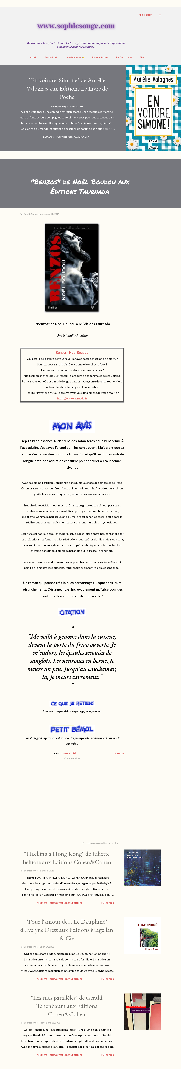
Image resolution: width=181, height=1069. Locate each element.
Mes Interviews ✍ (75, 57)
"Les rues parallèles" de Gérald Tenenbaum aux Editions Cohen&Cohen (67, 1005)
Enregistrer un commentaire (72, 137)
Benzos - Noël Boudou (72, 352)
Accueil (33, 57)
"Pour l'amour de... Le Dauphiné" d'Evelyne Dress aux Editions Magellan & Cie (66, 929)
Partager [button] (48, 137)
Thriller (65, 753)
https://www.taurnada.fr (72, 398)
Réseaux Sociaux (100, 57)
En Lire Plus (107, 903)
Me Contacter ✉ (124, 57)
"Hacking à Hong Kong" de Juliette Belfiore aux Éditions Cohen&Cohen (66, 858)
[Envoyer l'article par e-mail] (74, 753)
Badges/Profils (51, 57)
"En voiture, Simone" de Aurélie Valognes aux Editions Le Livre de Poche (67, 88)
